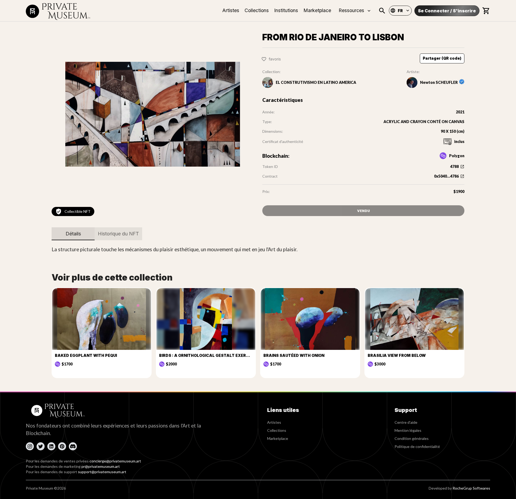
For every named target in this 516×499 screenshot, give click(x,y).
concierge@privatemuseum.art (115, 461)
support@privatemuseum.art (102, 471)
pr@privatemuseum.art (100, 466)
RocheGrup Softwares (471, 488)
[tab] (73, 233)
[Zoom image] (152, 114)
